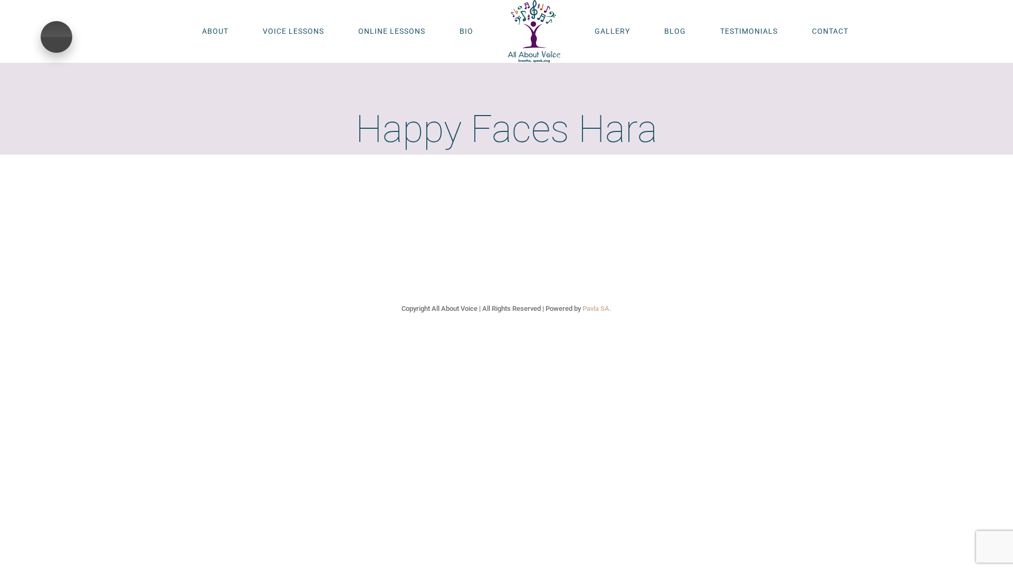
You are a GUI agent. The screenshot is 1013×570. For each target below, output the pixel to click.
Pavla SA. (596, 308)
